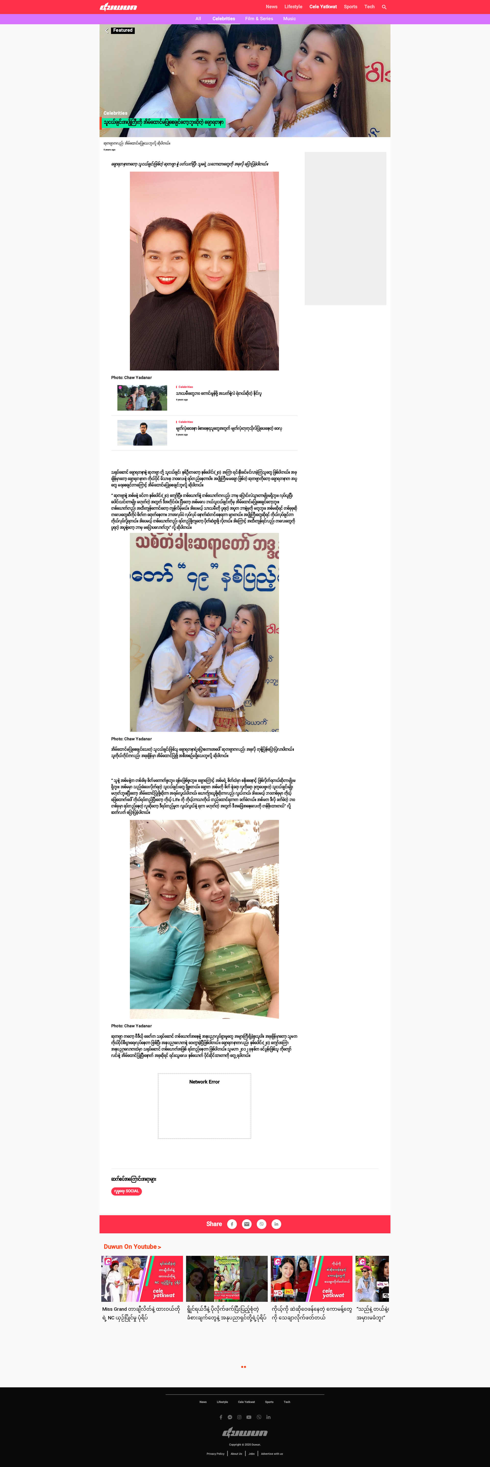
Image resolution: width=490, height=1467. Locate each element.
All (198, 18)
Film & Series (259, 18)
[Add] (232, 1224)
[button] (126, 1191)
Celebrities (224, 18)
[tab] (198, 19)
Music (289, 18)
